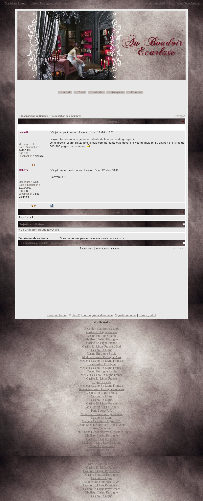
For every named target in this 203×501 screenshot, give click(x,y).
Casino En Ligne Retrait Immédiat (96, 3)
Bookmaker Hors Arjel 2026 (101, 481)
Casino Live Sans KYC (101, 460)
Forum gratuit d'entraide (97, 315)
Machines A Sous (16, 3)
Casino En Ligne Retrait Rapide (51, 3)
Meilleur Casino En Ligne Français (102, 385)
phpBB (76, 315)
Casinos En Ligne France (101, 392)
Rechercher (98, 92)
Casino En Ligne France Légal (101, 346)
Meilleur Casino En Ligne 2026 (101, 421)
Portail (82, 92)
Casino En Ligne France (101, 332)
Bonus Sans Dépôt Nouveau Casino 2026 (101, 432)
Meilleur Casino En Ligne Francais (102, 360)
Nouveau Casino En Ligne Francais (101, 389)
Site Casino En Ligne (101, 464)
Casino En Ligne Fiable (101, 335)
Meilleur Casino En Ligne (101, 339)
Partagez (180, 116)
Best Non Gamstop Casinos (101, 328)
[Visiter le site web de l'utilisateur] (52, 206)
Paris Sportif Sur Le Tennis (102, 407)
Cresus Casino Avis (101, 428)
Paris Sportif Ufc (101, 410)
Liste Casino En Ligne (101, 364)
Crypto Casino (101, 382)
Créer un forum (57, 315)
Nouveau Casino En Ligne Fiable (101, 414)
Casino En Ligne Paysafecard (101, 471)
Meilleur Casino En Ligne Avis (101, 357)
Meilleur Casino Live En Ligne (101, 442)
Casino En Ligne (101, 350)
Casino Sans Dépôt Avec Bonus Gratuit (101, 424)
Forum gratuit (147, 315)
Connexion (136, 92)
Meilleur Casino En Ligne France (102, 375)
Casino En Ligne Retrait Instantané (143, 3)
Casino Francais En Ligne (101, 474)
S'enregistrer (117, 92)
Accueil (66, 92)
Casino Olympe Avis (102, 446)
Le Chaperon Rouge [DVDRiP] (40, 229)
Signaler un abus (125, 315)
